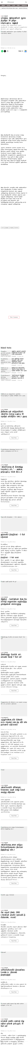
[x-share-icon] (5, 52)
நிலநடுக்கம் (4, 548)
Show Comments (14, 317)
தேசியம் (8, 5)
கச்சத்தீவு (11, 227)
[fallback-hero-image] (6, 353)
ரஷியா (10, 1035)
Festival (2, 227)
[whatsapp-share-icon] (2, 52)
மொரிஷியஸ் (14, 613)
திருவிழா (6, 227)
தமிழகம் (3, 5)
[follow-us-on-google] (25, 51)
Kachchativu (16, 227)
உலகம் (13, 5)
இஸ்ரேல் (17, 481)
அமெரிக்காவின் (5, 802)
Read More (14, 438)
